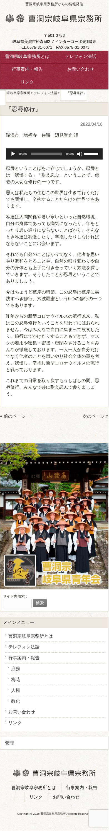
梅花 (15, 679)
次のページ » (95, 416)
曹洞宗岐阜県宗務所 (15, 93)
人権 (15, 690)
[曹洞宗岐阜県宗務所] (53, 20)
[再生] (13, 154)
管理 (9, 743)
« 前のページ (13, 416)
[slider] (92, 153)
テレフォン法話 (23, 647)
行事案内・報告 (23, 657)
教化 (15, 701)
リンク (15, 722)
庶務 (15, 668)
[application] (54, 154)
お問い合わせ (21, 711)
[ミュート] (80, 154)
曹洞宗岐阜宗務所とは (30, 636)
